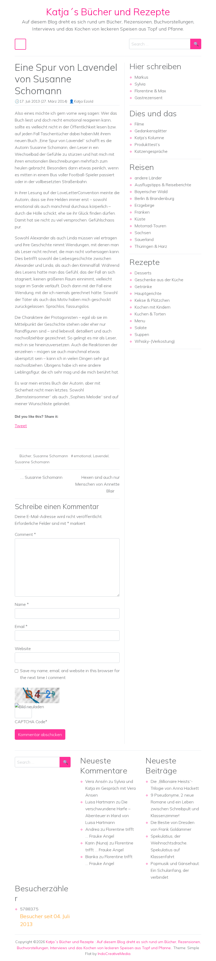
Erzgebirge (144, 205)
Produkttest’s (147, 144)
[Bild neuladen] (29, 706)
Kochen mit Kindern (152, 307)
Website (23, 648)
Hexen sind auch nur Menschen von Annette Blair (97, 484)
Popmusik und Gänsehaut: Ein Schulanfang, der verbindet (175, 870)
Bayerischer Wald (151, 191)
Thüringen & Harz (151, 246)
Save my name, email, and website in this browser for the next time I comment (70, 674)
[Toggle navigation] (20, 44)
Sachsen (143, 232)
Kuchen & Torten (150, 313)
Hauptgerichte (148, 293)
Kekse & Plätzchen (152, 300)
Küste (140, 219)
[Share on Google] (28, 435)
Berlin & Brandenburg (154, 198)
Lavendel (101, 456)
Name (22, 604)
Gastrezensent (149, 97)
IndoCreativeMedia (114, 953)
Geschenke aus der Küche (159, 279)
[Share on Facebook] (19, 435)
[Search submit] (195, 44)
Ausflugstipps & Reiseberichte (163, 184)
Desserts (143, 272)
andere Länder (148, 177)
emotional (82, 456)
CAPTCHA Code (30, 721)
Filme (139, 124)
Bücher (25, 456)
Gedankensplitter (151, 130)
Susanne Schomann (50, 456)
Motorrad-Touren (150, 225)
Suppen (142, 334)
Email (21, 626)
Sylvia (140, 84)
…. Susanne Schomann (41, 477)
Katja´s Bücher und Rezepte (108, 12)
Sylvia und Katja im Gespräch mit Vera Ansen (110, 788)
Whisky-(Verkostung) (155, 341)
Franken (142, 212)
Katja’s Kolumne (149, 137)
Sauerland (144, 239)
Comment (25, 534)
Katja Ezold (83, 101)
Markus (141, 77)
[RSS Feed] (38, 435)
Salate (141, 327)
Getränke (143, 286)
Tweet (21, 425)
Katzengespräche (151, 151)
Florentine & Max (150, 90)
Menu (140, 320)
